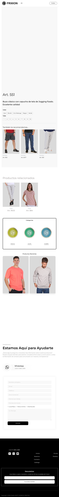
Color (4, 110)
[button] (21, 3)
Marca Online (22, 406)
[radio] (5, 113)
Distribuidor (31, 406)
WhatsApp (19, 366)
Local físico (12, 406)
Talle (4, 116)
